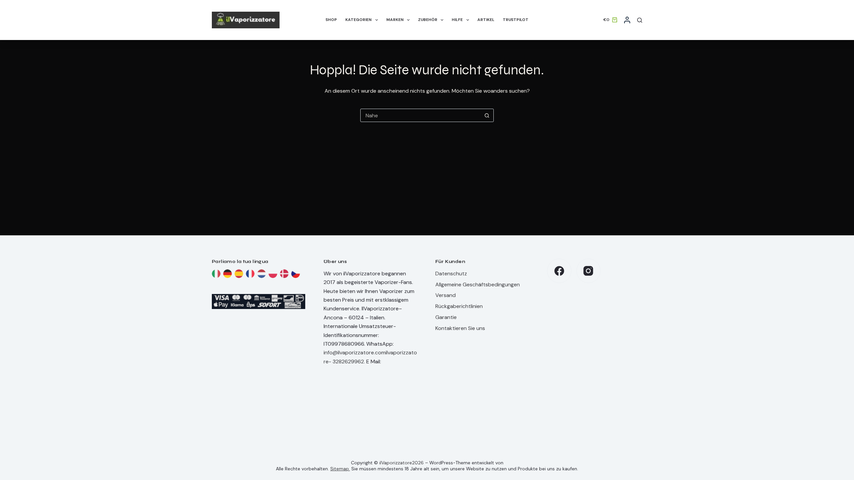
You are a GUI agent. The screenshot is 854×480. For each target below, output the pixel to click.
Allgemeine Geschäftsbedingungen (477, 284)
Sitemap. (340, 469)
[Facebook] (559, 271)
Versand (445, 295)
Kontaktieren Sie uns (460, 328)
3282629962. (349, 361)
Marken (395, 19)
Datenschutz (451, 273)
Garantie (446, 317)
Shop (331, 19)
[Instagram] (588, 271)
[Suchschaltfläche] (486, 115)
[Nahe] (639, 20)
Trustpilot (515, 19)
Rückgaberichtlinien (459, 306)
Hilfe (457, 19)
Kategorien (358, 19)
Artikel (485, 19)
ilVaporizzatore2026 (401, 463)
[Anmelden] (627, 20)
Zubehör (427, 19)
